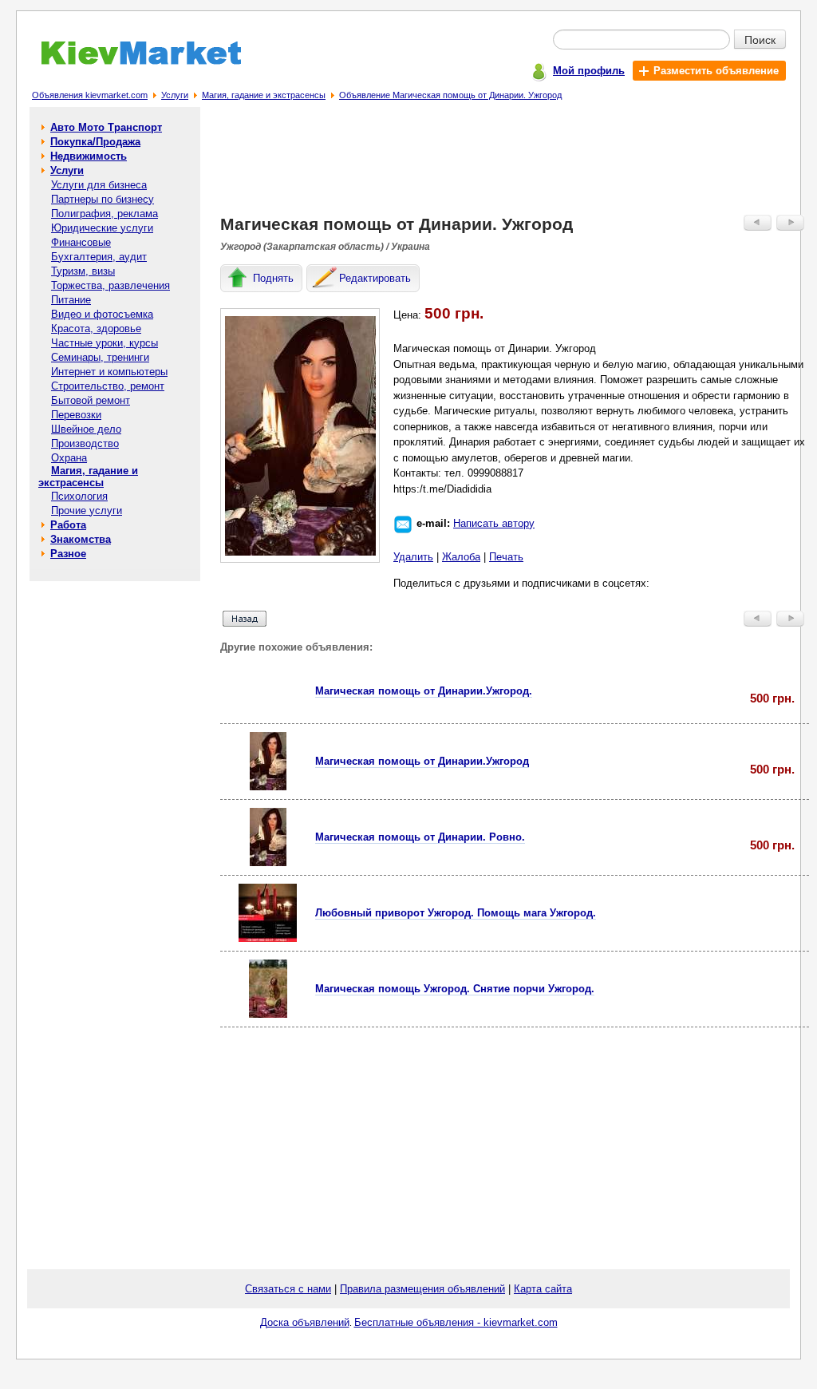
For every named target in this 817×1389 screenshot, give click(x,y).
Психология (79, 496)
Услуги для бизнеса (99, 185)
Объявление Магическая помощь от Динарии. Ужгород (450, 95)
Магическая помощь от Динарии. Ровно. (420, 837)
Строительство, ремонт (107, 386)
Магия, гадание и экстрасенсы (264, 95)
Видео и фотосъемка (102, 314)
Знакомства (80, 539)
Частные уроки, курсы (104, 343)
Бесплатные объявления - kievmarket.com (456, 1322)
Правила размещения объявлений (422, 1289)
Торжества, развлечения (110, 285)
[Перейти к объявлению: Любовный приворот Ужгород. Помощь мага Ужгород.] (268, 938)
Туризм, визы (83, 271)
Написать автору (494, 523)
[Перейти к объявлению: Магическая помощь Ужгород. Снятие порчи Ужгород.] (268, 1014)
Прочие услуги (86, 510)
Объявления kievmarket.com (90, 95)
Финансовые (81, 242)
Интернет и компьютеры (109, 372)
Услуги (174, 95)
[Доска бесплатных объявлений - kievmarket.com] (132, 62)
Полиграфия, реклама (104, 214)
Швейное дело (86, 429)
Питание (71, 300)
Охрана (69, 458)
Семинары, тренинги (100, 357)
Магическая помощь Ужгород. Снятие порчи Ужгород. (454, 989)
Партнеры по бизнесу (102, 199)
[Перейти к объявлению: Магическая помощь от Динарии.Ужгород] (268, 787)
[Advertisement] (514, 164)
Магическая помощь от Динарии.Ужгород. (423, 691)
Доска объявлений (304, 1322)
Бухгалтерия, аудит (99, 257)
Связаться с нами (288, 1289)
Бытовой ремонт (90, 400)
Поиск (760, 39)
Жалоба (461, 557)
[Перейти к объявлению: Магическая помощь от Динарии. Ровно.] (268, 863)
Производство (85, 443)
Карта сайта (543, 1289)
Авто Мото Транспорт (106, 127)
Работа (68, 525)
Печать (506, 557)
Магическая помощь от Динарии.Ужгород (422, 761)
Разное (68, 554)
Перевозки (76, 415)
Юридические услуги (102, 228)
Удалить (413, 557)
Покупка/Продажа (95, 142)
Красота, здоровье (96, 328)
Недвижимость (88, 156)
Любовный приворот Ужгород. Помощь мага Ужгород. (455, 913)
